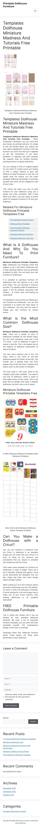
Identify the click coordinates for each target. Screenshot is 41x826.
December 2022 (9, 788)
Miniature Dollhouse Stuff (13, 742)
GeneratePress (20, 823)
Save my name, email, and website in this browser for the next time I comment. (20, 696)
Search (6, 718)
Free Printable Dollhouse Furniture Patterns (20, 229)
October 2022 (8, 795)
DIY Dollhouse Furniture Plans (22, 220)
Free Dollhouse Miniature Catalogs (16, 755)
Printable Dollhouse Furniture (14, 811)
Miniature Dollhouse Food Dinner (16, 752)
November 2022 (9, 792)
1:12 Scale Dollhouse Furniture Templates (19, 739)
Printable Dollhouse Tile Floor (21, 238)
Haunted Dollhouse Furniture (21, 234)
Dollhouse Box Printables (20, 224)
